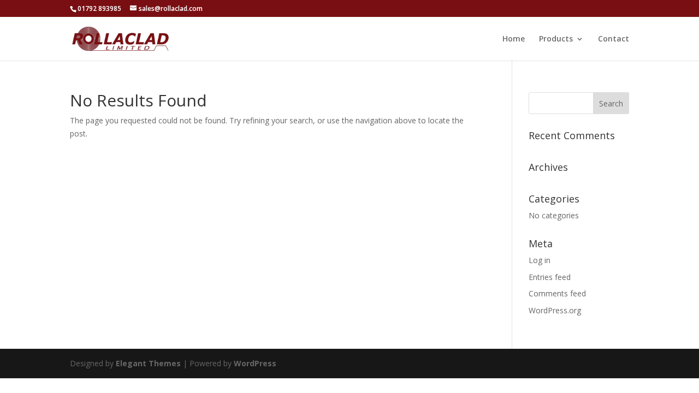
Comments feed (557, 293)
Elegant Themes (148, 363)
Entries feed (550, 277)
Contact (613, 39)
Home (513, 39)
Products (556, 39)
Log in (539, 260)
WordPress (255, 363)
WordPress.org (555, 310)
